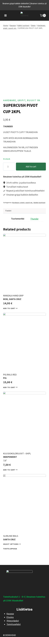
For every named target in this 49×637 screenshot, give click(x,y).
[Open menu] (5, 15)
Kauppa (10, 613)
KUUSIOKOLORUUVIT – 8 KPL (17, 453)
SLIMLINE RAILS (10, 536)
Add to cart (31, 166)
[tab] (24, 211)
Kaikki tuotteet (39, 203)
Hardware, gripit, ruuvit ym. (22, 100)
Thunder (34, 218)
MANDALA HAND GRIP (13, 295)
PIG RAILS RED (10, 374)
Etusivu (10, 617)
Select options (11, 544)
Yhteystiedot (13, 620)
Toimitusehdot (14, 624)
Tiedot (8, 210)
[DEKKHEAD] (24, 15)
